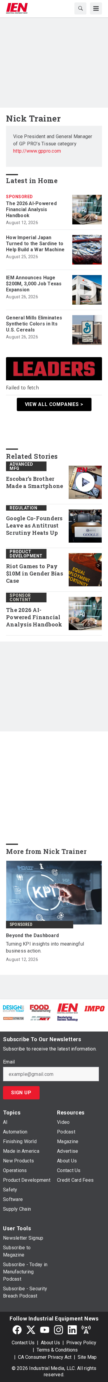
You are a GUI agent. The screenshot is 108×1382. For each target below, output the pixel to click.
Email (9, 1062)
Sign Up (21, 1092)
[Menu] (96, 8)
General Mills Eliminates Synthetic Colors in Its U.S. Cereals (34, 324)
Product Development (26, 553)
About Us (50, 1343)
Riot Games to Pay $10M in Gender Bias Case (34, 573)
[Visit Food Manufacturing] (40, 1008)
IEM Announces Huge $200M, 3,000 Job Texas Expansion (34, 284)
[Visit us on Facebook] (17, 1329)
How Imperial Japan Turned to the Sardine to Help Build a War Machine (35, 243)
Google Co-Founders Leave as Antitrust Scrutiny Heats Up (34, 525)
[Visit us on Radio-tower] (86, 1329)
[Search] (80, 8)
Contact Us (23, 1343)
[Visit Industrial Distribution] (13, 1018)
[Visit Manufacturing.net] (40, 1018)
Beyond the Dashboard (32, 935)
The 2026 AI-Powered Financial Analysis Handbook (31, 209)
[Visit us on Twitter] (30, 1329)
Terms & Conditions (57, 1350)
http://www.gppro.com (37, 151)
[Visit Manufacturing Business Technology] (67, 1018)
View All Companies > (54, 404)
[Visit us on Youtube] (44, 1329)
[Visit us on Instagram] (58, 1329)
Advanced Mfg (21, 466)
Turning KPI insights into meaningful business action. (45, 947)
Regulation (23, 508)
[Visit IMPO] (94, 1008)
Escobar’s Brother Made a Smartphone (34, 482)
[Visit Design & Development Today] (13, 1008)
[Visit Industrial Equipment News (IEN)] (67, 1008)
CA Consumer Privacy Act (44, 1357)
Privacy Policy (81, 1343)
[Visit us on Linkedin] (72, 1329)
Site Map (87, 1357)
